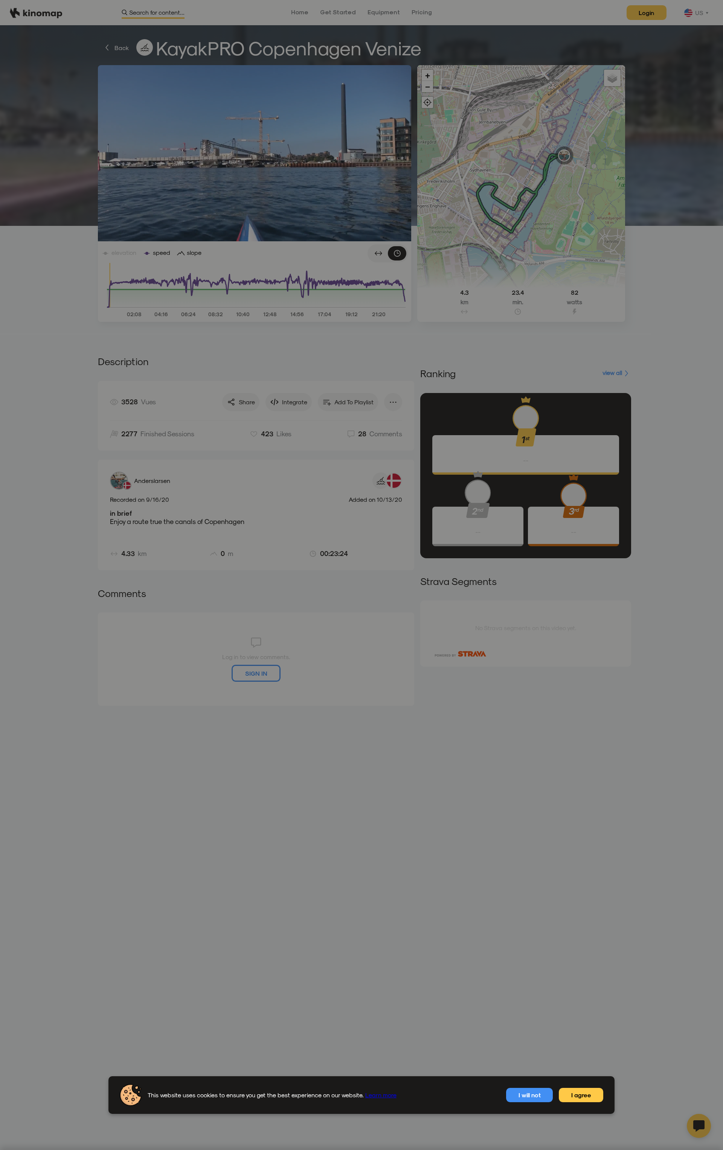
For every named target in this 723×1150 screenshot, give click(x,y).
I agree (581, 1094)
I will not (530, 1094)
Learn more (381, 1094)
